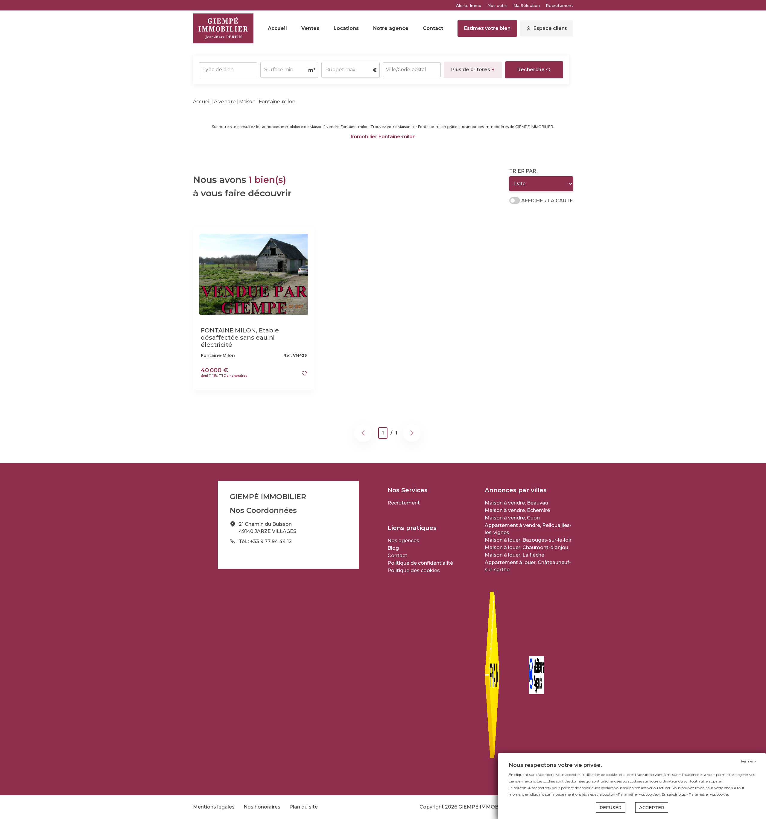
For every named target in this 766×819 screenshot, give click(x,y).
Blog (393, 548)
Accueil (277, 28)
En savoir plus (674, 794)
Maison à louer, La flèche (514, 555)
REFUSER (610, 807)
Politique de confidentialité (420, 563)
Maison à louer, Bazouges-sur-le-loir (528, 540)
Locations (346, 28)
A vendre (225, 101)
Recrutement (559, 5)
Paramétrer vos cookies (709, 794)
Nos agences (403, 540)
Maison (247, 101)
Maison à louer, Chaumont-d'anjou (526, 547)
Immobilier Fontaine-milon (383, 136)
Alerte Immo (468, 5)
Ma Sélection (526, 5)
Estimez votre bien (487, 28)
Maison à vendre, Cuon (512, 518)
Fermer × (749, 761)
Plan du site (303, 807)
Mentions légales (214, 807)
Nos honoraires (262, 807)
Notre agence (390, 28)
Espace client (550, 28)
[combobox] (228, 69)
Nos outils (497, 5)
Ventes (310, 28)
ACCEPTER (651, 807)
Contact (433, 28)
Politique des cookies (413, 570)
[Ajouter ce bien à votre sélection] (304, 373)
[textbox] (228, 68)
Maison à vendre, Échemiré (517, 510)
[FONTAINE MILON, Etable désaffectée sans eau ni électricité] (253, 274)
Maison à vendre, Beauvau (516, 503)
